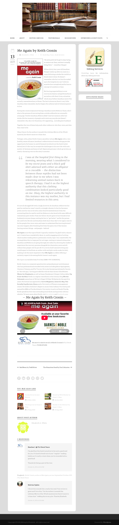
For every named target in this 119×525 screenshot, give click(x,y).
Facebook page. (62, 294)
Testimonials (54, 38)
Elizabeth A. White (28, 55)
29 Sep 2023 (31, 410)
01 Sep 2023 (59, 410)
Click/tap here (87, 73)
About (22, 38)
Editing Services (36, 38)
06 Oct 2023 (59, 400)
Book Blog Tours (48, 55)
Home (12, 38)
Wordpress (107, 522)
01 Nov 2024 (31, 400)
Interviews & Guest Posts (91, 38)
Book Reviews (70, 38)
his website (50, 294)
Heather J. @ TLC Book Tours (39, 447)
